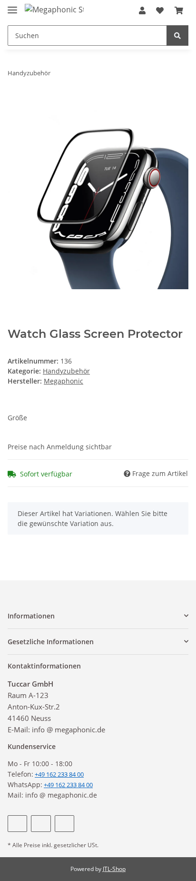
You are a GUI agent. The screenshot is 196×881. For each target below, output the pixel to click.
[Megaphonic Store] (54, 9)
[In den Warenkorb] (15, 103)
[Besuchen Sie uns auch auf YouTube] (40, 823)
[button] (142, 10)
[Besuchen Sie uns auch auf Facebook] (17, 823)
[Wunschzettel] (160, 10)
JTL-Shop (114, 869)
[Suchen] (177, 35)
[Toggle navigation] (12, 6)
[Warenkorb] (178, 10)
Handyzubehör (66, 370)
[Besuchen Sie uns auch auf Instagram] (64, 823)
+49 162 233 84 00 (68, 784)
